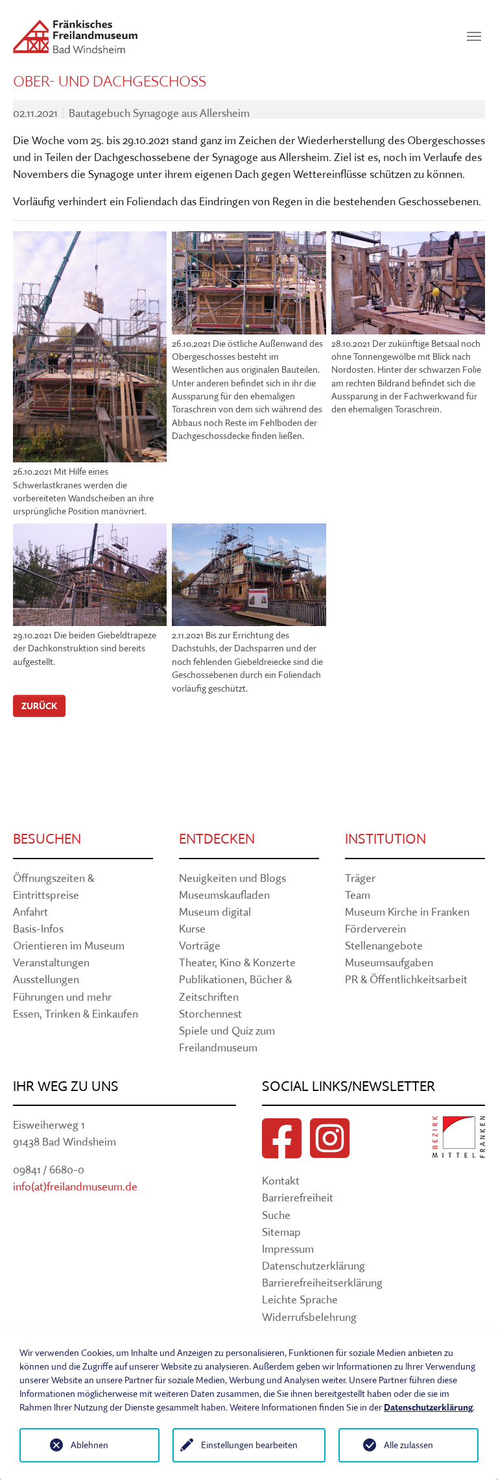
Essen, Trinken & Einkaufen (75, 1013)
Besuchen (47, 839)
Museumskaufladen (224, 894)
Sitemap (281, 1231)
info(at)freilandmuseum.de (75, 1186)
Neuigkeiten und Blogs (232, 877)
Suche (276, 1215)
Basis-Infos (38, 928)
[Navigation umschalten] (474, 36)
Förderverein (375, 928)
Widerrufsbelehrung (309, 1316)
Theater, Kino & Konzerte (237, 962)
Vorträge (199, 945)
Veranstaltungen (51, 962)
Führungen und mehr (62, 996)
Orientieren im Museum (68, 945)
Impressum (288, 1248)
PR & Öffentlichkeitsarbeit (406, 979)
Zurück (39, 706)
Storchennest (210, 1013)
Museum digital (215, 911)
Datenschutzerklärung (313, 1265)
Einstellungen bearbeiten (249, 1445)
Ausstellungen (46, 979)
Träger (360, 877)
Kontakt (281, 1180)
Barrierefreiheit (297, 1197)
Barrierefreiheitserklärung (322, 1282)
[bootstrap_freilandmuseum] (75, 36)
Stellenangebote (384, 945)
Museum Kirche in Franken (407, 911)
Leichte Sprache (300, 1299)
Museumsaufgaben (389, 962)
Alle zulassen (408, 1445)
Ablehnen (89, 1445)
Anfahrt (30, 911)
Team (357, 894)
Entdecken (217, 839)
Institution (385, 839)
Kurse (192, 928)
